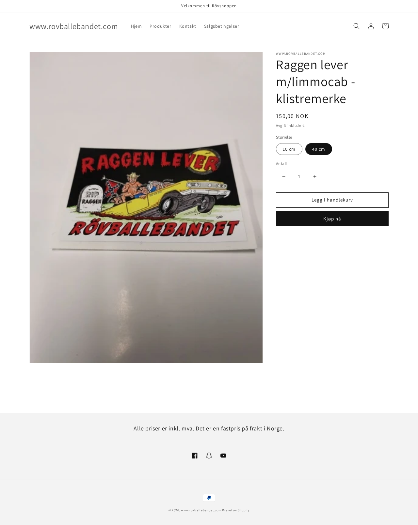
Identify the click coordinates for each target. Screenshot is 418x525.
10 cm (289, 149)
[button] (356, 26)
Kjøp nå (332, 218)
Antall (281, 163)
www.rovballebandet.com (201, 510)
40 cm (318, 149)
